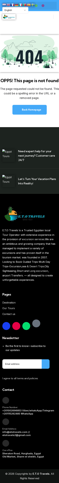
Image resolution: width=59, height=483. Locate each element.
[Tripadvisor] (26, 326)
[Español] (29, 4)
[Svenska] (33, 4)
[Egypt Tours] (36, 323)
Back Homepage (31, 109)
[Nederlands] (4, 4)
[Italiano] (21, 4)
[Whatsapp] (36, 5)
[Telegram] (49, 5)
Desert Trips (36, 266)
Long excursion (38, 270)
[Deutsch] (17, 4)
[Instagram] (16, 326)
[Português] (25, 4)
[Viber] (43, 5)
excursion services (33, 239)
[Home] (9, 17)
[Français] (13, 4)
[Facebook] (6, 326)
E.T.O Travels (41, 473)
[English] (8, 4)
